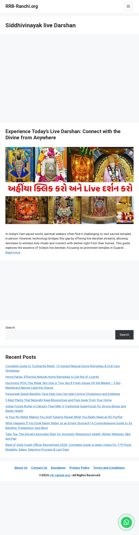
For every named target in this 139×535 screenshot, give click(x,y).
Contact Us (39, 468)
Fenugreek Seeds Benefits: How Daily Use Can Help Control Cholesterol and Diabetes (62, 394)
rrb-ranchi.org (59, 475)
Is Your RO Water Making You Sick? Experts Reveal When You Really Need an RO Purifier (64, 417)
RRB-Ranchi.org (21, 6)
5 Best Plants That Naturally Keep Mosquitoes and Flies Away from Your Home (58, 400)
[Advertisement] (69, 79)
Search (10, 327)
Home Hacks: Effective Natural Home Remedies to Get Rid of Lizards (52, 377)
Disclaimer (58, 468)
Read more (12, 252)
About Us (21, 468)
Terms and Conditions (109, 468)
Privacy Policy (80, 468)
